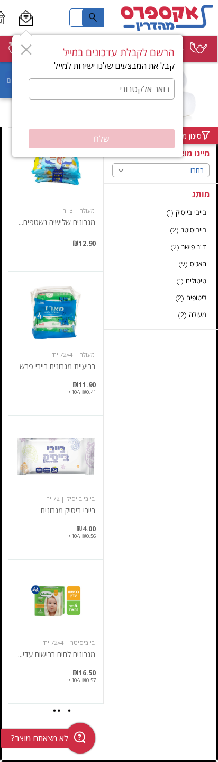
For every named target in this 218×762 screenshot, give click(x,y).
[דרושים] (55, 18)
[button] (25, 18)
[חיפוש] (93, 17)
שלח (102, 138)
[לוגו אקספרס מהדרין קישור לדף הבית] (167, 18)
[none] (55, 199)
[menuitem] (216, 49)
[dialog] (97, 96)
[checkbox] (161, 212)
